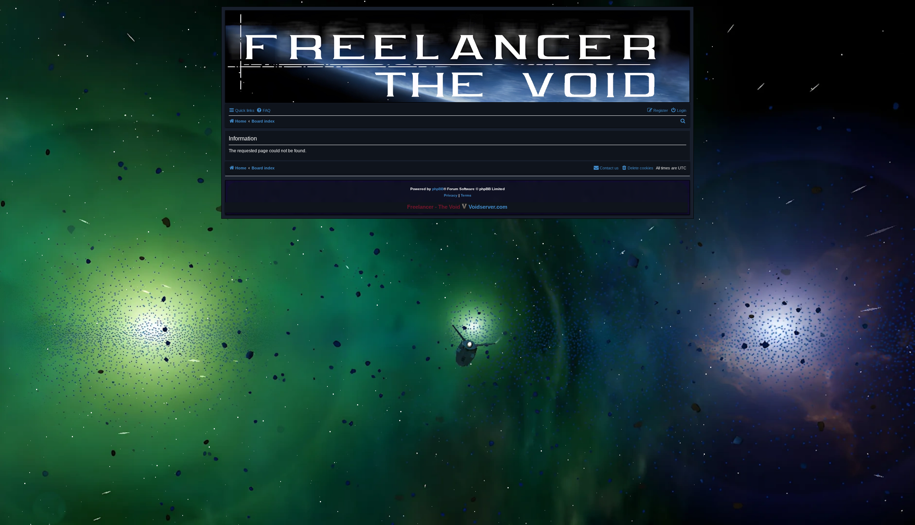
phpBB (438, 189)
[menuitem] (263, 110)
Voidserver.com (487, 207)
